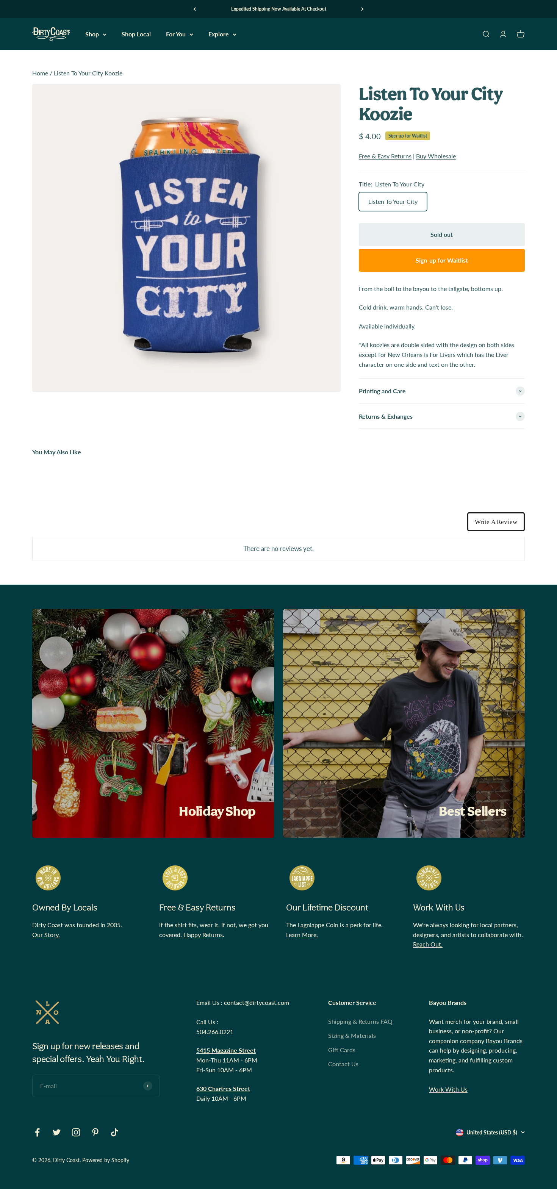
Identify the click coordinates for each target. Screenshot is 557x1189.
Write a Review (496, 522)
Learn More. (302, 934)
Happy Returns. (203, 934)
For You (176, 34)
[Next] (362, 9)
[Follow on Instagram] (76, 1132)
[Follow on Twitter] (57, 1132)
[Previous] (194, 9)
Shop (92, 34)
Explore (218, 34)
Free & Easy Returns (385, 156)
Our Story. (46, 934)
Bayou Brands (504, 1040)
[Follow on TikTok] (115, 1132)
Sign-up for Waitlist (407, 136)
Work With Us (448, 1089)
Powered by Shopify (105, 1160)
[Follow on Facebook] (37, 1132)
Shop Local (136, 34)
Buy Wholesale (436, 156)
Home (40, 73)
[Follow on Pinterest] (95, 1132)
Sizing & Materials (352, 1035)
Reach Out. (428, 944)
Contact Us (343, 1063)
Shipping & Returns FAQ (360, 1021)
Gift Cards (341, 1049)
